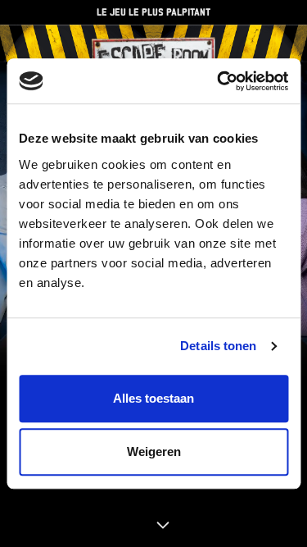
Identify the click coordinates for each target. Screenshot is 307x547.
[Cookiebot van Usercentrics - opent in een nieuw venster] (218, 81)
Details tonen (218, 346)
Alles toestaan (153, 398)
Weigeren (154, 451)
